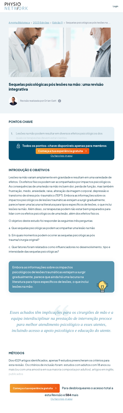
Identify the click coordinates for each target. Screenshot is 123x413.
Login (115, 6)
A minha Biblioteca (19, 22)
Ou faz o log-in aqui (61, 155)
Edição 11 (57, 22)
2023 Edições (41, 22)
